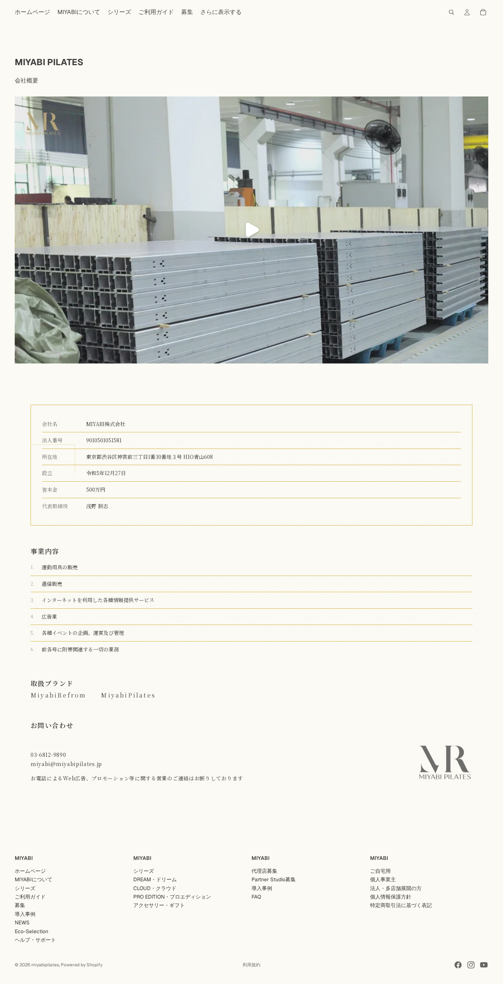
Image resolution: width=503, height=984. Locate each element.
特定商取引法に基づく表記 (401, 905)
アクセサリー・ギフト (159, 905)
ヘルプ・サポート (35, 939)
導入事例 (25, 914)
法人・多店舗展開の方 (396, 888)
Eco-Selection (31, 931)
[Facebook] (458, 964)
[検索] (451, 12)
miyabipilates (45, 965)
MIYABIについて (33, 879)
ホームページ (30, 871)
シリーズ (25, 888)
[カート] (483, 12)
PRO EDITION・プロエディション (172, 896)
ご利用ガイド (30, 896)
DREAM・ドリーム (155, 879)
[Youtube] (483, 964)
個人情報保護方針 (390, 896)
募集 (20, 905)
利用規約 (251, 965)
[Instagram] (471, 964)
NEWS (22, 922)
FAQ (256, 896)
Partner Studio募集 (274, 879)
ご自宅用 (380, 871)
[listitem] (221, 12)
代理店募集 (264, 871)
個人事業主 (383, 879)
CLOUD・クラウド (154, 888)
